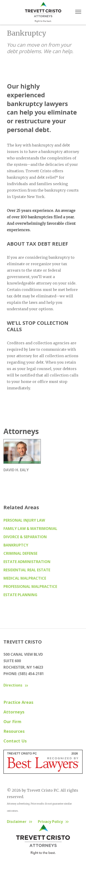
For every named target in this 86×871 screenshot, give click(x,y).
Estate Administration (26, 561)
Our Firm (12, 721)
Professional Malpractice (30, 586)
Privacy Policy (50, 821)
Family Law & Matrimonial (30, 528)
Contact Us (15, 741)
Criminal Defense (20, 553)
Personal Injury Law (24, 520)
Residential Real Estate (26, 569)
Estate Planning (20, 594)
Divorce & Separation (25, 536)
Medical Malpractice (24, 578)
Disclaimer (16, 821)
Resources (14, 731)
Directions (12, 685)
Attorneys (13, 712)
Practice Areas (18, 702)
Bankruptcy (15, 545)
